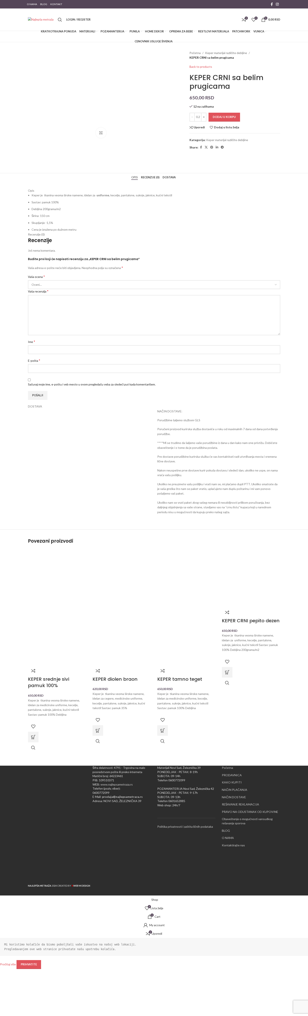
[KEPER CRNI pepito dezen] (251, 577)
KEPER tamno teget (179, 679)
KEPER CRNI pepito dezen (251, 620)
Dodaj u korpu (224, 117)
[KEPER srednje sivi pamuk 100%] (57, 577)
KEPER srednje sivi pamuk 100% (48, 682)
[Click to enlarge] (101, 133)
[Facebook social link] (271, 4)
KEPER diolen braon (115, 679)
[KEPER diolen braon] (122, 577)
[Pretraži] (60, 19)
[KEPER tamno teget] (186, 577)
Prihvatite (29, 964)
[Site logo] (41, 19)
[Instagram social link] (277, 4)
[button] (33, 737)
